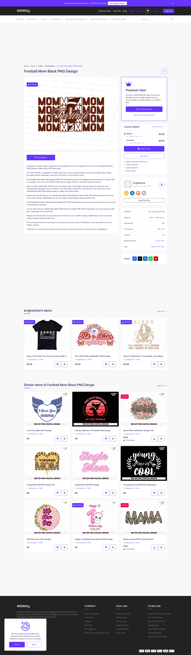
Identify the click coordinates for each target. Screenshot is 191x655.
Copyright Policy (122, 629)
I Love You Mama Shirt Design (39, 430)
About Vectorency (91, 614)
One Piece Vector (154, 633)
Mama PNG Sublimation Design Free (138, 430)
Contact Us (89, 618)
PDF (163, 229)
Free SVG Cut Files (155, 618)
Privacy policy (121, 618)
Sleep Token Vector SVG (157, 637)
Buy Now (144, 156)
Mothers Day (160, 241)
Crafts (40, 66)
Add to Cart (145, 149)
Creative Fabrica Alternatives (159, 614)
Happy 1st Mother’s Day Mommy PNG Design (94, 539)
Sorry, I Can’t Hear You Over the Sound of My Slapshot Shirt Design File (47, 356)
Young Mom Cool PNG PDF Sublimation (140, 485)
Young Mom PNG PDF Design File (41, 485)
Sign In (156, 11)
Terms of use (121, 621)
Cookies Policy (122, 625)
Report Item (121, 633)
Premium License (123, 614)
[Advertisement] (95, 44)
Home (26, 66)
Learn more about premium (144, 115)
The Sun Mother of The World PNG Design (92, 430)
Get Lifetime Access (117, 3)
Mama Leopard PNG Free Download (138, 539)
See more (161, 311)
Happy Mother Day (157, 246)
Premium (138, 11)
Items (33, 66)
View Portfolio (144, 200)
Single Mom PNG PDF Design (87, 485)
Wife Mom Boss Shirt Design (39, 539)
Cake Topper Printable (156, 629)
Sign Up (168, 11)
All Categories (90, 629)
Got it (17, 644)
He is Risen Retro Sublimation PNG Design (92, 356)
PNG (159, 229)
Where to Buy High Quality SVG (97, 633)
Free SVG (88, 625)
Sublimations (50, 66)
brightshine (33, 359)
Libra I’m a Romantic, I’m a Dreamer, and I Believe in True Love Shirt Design (143, 356)
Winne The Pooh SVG (156, 621)
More (34, 644)
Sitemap (88, 621)
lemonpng (32, 434)
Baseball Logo (153, 625)
